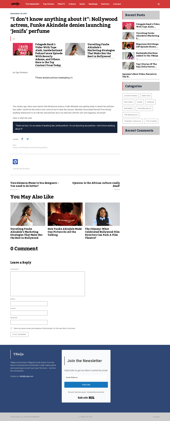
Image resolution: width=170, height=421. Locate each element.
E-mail (12, 308)
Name (12, 299)
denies (15, 147)
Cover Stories (130, 96)
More (14, 145)
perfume (44, 147)
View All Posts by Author (21, 169)
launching (37, 147)
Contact (156, 417)
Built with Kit (86, 397)
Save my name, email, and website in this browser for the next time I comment (44, 328)
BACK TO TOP (86, 417)
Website (13, 318)
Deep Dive (146, 96)
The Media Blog (144, 108)
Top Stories (151, 121)
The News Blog (131, 115)
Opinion (150, 102)
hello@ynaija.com (26, 376)
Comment (14, 269)
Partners (128, 108)
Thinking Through (132, 121)
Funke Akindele (23, 147)
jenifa (31, 147)
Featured (128, 102)
